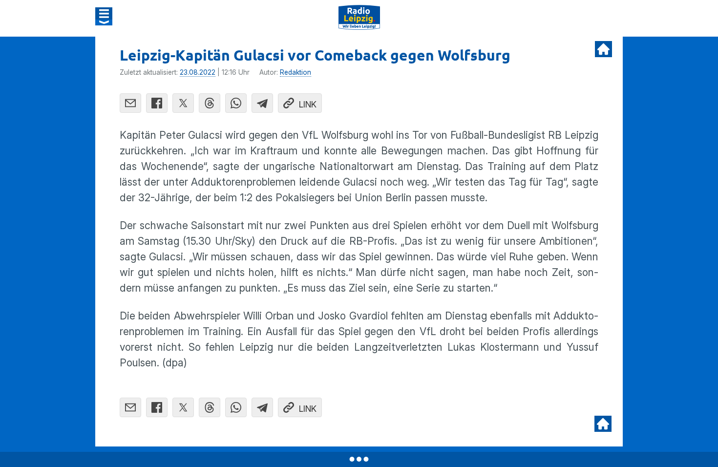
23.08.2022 (197, 72)
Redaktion (295, 72)
